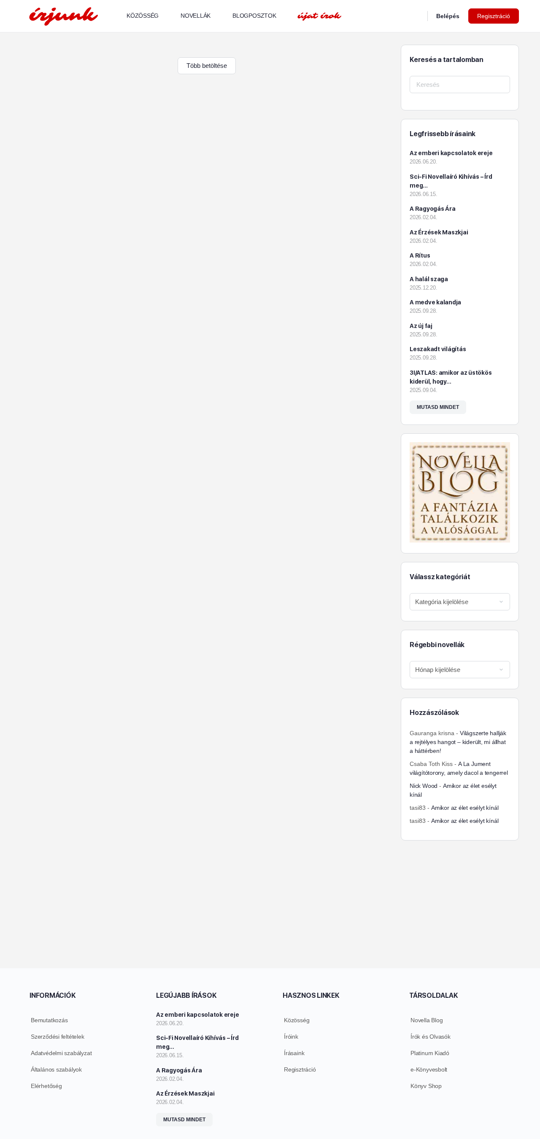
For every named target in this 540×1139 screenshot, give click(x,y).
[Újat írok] (319, 16)
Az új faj (421, 325)
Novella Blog (426, 1020)
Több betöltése (206, 65)
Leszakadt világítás (438, 349)
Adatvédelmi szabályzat (61, 1053)
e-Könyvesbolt (428, 1069)
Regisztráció (493, 16)
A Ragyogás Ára (433, 208)
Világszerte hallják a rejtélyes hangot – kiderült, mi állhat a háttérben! (458, 742)
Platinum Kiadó (429, 1053)
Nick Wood (423, 785)
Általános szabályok (56, 1069)
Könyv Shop (426, 1086)
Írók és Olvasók (430, 1036)
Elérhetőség (46, 1086)
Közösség (296, 1020)
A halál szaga (429, 279)
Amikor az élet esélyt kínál (464, 807)
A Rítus (420, 255)
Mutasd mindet (438, 407)
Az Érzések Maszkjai (439, 232)
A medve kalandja (435, 302)
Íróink (291, 1036)
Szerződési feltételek (57, 1036)
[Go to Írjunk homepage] (63, 15)
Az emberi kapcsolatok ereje (451, 153)
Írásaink (294, 1053)
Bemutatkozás (49, 1020)
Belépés (447, 16)
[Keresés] (415, 16)
